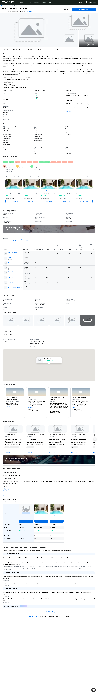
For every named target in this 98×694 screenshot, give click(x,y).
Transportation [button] (52, 447)
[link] (13, 429)
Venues (21, 2)
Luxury (49, 2)
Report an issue (33, 616)
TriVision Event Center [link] (78, 435)
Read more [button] (30, 407)
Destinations (36, 2)
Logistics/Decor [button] (74, 447)
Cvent (2, 5)
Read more (68, 111)
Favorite (66, 9)
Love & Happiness (12, 252)
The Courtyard (11, 257)
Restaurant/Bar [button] (30, 447)
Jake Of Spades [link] (10, 435)
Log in (94, 2)
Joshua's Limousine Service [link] (57, 435)
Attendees (5, 238)
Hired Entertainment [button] (14, 447)
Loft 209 (10, 277)
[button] (29, 30)
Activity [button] (6, 447)
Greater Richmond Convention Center (15, 287)
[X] (4, 489)
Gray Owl (10, 267)
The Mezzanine (11, 263)
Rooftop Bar (11, 272)
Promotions (28, 2)
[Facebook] (7, 489)
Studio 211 (10, 282)
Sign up (90, 2)
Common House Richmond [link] (35, 435)
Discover (44, 2)
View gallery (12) (92, 44)
